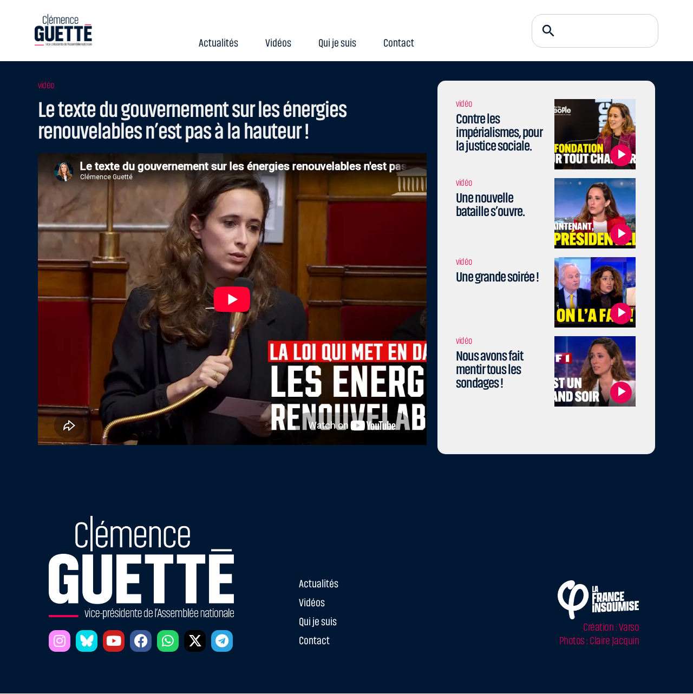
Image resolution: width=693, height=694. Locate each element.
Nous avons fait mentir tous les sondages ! (489, 369)
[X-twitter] (195, 641)
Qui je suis (337, 43)
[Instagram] (59, 641)
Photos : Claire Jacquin (599, 640)
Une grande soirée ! (497, 277)
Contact (398, 43)
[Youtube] (114, 641)
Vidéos (278, 43)
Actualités (218, 43)
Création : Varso (611, 627)
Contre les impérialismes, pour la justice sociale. (499, 132)
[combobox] (595, 31)
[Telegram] (222, 641)
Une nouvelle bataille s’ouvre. (490, 205)
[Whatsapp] (168, 641)
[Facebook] (141, 641)
